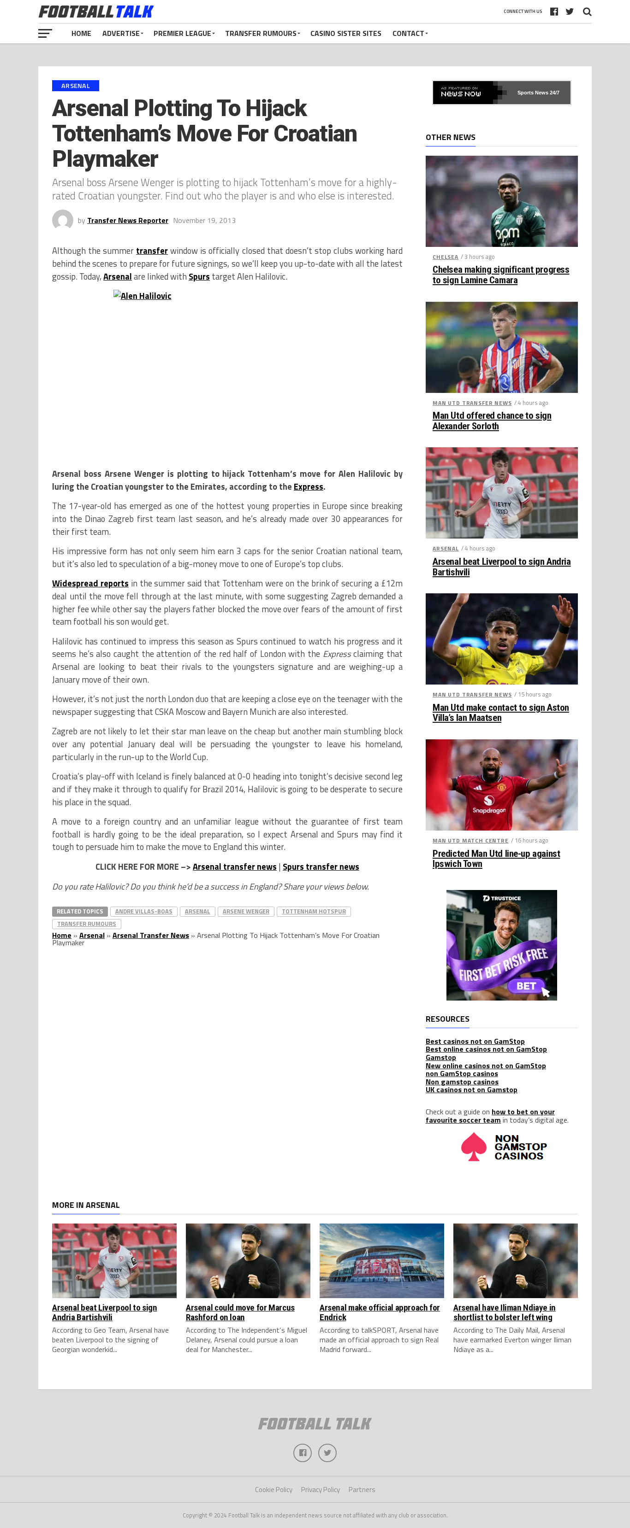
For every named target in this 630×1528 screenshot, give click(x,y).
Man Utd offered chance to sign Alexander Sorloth (492, 421)
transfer (152, 250)
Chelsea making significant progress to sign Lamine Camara (501, 275)
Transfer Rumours (261, 33)
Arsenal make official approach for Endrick (380, 1312)
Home (81, 33)
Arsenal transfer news (235, 866)
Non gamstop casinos (462, 1081)
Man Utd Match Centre (471, 840)
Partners (362, 1489)
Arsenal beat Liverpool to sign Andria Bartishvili (502, 567)
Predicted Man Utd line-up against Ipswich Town (496, 859)
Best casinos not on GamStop (475, 1041)
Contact (408, 33)
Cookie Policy (273, 1489)
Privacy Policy (320, 1489)
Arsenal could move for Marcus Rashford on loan (240, 1312)
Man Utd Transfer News (472, 402)
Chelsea (445, 256)
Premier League (182, 33)
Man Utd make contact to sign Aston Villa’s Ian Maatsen (501, 713)
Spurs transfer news (321, 866)
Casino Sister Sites (345, 33)
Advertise (121, 33)
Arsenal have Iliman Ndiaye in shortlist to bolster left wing (504, 1312)
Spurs (199, 276)
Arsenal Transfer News (151, 935)
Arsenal (117, 276)
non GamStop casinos (462, 1073)
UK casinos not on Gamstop (471, 1089)
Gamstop (441, 1057)
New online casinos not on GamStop (486, 1065)
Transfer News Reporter (127, 220)
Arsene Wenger (246, 911)
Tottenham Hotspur (314, 911)
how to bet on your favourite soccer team (490, 1115)
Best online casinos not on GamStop (486, 1048)
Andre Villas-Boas (143, 911)
